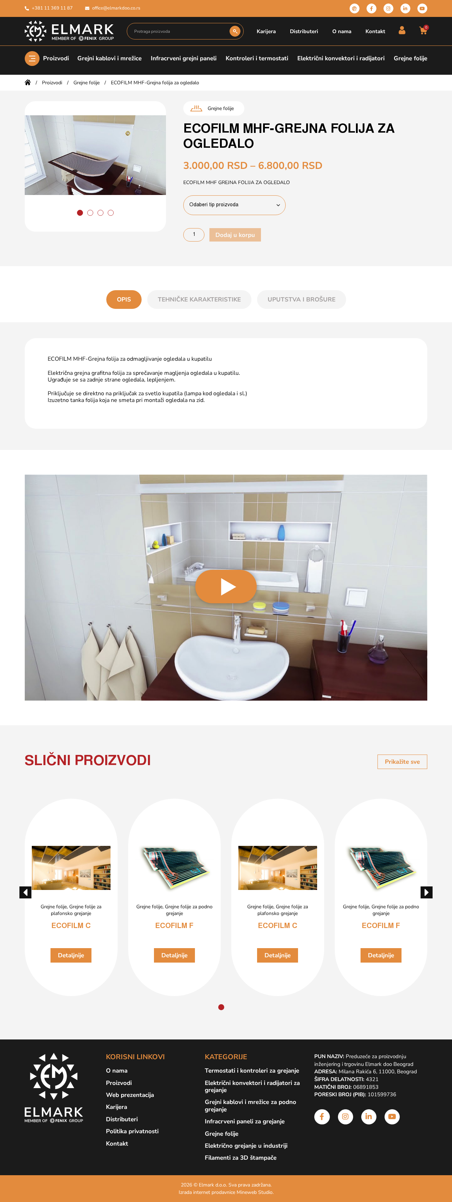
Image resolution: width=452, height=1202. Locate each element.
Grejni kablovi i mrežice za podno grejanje (250, 1106)
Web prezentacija (130, 1095)
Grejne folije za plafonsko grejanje (76, 910)
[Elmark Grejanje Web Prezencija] (354, 8)
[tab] (124, 299)
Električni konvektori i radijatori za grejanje (252, 1087)
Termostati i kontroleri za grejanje (252, 1070)
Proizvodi (56, 58)
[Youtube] (422, 8)
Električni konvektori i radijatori (341, 58)
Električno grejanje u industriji (246, 1145)
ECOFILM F (174, 926)
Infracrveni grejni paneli (183, 58)
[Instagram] (388, 8)
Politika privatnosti (132, 1131)
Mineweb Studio (255, 1192)
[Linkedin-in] (405, 8)
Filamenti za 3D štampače (240, 1157)
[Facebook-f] (371, 8)
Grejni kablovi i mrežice (109, 58)
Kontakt (375, 31)
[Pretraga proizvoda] (178, 31)
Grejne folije (410, 58)
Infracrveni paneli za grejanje (245, 1121)
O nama (341, 31)
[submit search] (235, 31)
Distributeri (304, 31)
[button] (80, 213)
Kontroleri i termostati (257, 58)
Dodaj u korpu (235, 235)
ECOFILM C (71, 926)
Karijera (266, 31)
